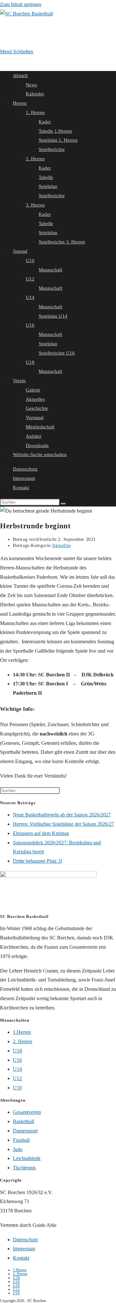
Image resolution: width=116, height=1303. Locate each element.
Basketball (23, 1121)
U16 (30, 325)
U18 (30, 362)
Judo (18, 1149)
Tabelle (46, 177)
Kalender (35, 93)
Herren (20, 103)
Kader (45, 121)
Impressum (24, 478)
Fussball (21, 1140)
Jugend (20, 251)
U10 (30, 260)
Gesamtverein (27, 1112)
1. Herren (35, 112)
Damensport (25, 1130)
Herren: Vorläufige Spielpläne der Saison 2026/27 (63, 824)
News (31, 84)
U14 (30, 297)
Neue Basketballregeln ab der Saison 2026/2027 (62, 814)
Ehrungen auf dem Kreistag (41, 833)
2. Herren (35, 158)
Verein (19, 380)
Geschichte (37, 408)
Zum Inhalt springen (20, 4)
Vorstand (35, 417)
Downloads (37, 445)
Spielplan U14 (53, 316)
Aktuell (20, 75)
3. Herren (35, 204)
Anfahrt (33, 436)
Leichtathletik (27, 1158)
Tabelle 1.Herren (55, 131)
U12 (30, 278)
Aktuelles (35, 399)
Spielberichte (52, 149)
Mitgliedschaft (40, 426)
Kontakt (21, 487)
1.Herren (22, 1032)
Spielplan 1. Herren (58, 140)
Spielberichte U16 (57, 353)
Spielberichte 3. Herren (62, 241)
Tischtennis (24, 1167)
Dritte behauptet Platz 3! (37, 861)
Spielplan (48, 186)
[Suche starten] (63, 503)
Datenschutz (25, 468)
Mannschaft (50, 269)
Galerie (33, 389)
